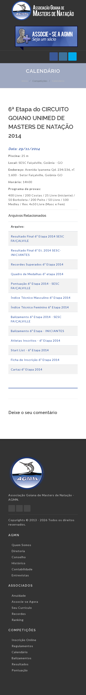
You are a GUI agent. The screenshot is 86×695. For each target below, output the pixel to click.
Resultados (20, 664)
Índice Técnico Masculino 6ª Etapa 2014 (41, 297)
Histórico (18, 563)
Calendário (58, 80)
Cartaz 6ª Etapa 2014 (26, 369)
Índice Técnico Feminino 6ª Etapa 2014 (40, 307)
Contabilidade (22, 569)
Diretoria (18, 551)
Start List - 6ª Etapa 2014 (30, 350)
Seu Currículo (22, 607)
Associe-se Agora (25, 601)
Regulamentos (22, 646)
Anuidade (19, 595)
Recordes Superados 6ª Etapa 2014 (37, 264)
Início (25, 80)
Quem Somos (21, 545)
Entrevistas (20, 575)
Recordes (19, 613)
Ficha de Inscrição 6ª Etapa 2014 (35, 360)
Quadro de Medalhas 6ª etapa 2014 (37, 274)
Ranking (18, 620)
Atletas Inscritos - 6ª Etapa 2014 (35, 340)
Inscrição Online (24, 640)
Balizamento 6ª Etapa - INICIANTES (37, 331)
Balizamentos (22, 658)
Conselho (19, 557)
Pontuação (20, 670)
